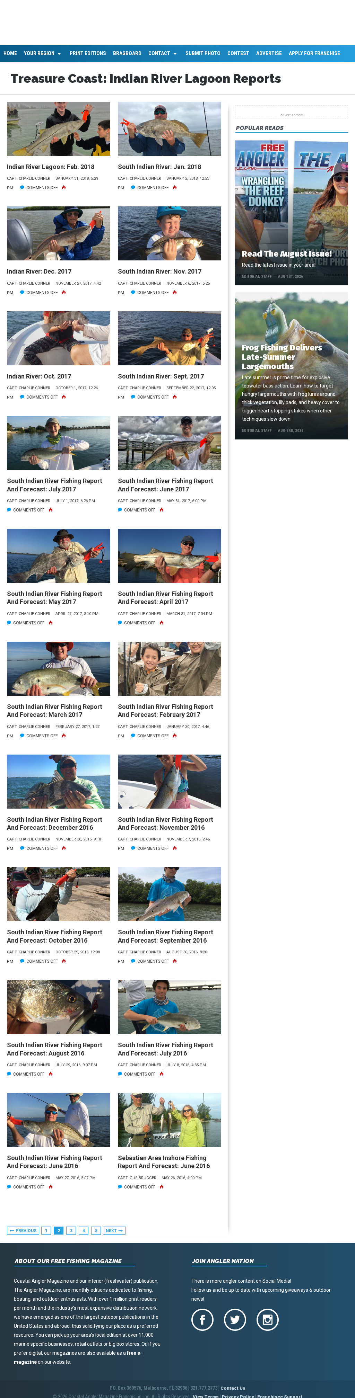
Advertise (269, 57)
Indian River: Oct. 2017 (39, 380)
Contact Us (232, 1392)
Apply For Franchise (314, 57)
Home (10, 57)
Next (111, 1234)
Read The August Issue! (286, 258)
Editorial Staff (257, 280)
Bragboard (127, 57)
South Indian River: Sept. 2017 (161, 380)
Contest (238, 57)
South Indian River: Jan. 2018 (159, 171)
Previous (26, 1234)
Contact (159, 57)
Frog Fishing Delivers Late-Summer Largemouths (282, 361)
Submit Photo (202, 57)
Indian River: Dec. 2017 (39, 275)
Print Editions (88, 57)
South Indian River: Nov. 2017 (159, 275)
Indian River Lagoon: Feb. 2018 (50, 171)
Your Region (39, 57)
